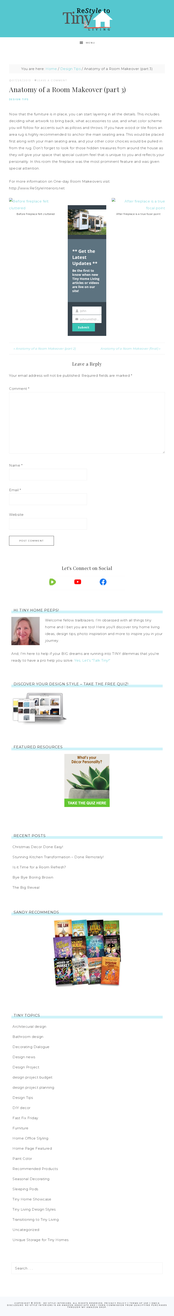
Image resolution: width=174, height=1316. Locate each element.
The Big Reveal (25, 887)
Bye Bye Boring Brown (32, 877)
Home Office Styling (30, 1138)
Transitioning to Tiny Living (35, 1219)
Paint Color (22, 1158)
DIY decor (21, 1108)
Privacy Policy (115, 1303)
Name (15, 465)
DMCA (156, 1303)
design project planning (33, 1087)
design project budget (32, 1077)
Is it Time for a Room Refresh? (39, 867)
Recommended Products (35, 1169)
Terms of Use (139, 1303)
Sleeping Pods (25, 1189)
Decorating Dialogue (31, 1047)
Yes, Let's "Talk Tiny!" (92, 660)
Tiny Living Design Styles (34, 1209)
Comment (19, 388)
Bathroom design (28, 1037)
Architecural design (29, 1026)
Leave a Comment (52, 80)
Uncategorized (25, 1230)
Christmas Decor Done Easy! (37, 847)
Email (15, 490)
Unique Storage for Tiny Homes (40, 1240)
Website (16, 514)
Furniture (20, 1128)
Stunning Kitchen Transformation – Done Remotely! (58, 857)
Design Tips (19, 99)
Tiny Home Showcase (31, 1199)
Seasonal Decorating (31, 1179)
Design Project (25, 1067)
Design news (23, 1057)
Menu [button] (90, 42)
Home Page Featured (32, 1148)
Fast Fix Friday (25, 1118)
